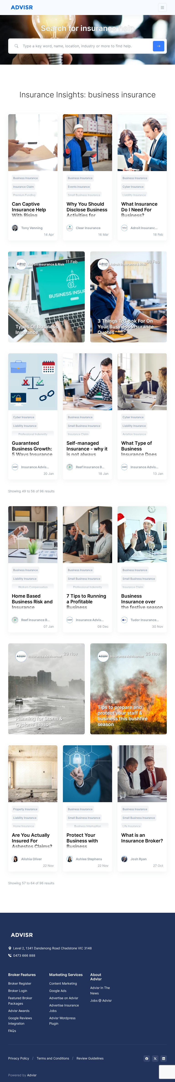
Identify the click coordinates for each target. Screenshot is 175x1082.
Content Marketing (63, 983)
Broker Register (19, 983)
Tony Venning (32, 228)
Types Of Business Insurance (36, 329)
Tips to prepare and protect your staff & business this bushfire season (122, 715)
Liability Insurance (24, 425)
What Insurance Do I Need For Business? (139, 209)
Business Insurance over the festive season (142, 601)
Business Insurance (25, 178)
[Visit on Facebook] (147, 1058)
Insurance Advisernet (35, 467)
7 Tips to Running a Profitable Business (86, 601)
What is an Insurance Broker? (142, 838)
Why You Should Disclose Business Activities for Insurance (87, 212)
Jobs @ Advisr (101, 1000)
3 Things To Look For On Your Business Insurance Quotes (126, 326)
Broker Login (17, 991)
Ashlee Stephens (89, 859)
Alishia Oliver (31, 859)
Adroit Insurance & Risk (145, 228)
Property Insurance (25, 809)
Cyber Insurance (133, 186)
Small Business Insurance (84, 425)
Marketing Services (66, 974)
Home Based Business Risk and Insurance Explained (32, 604)
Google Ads (57, 991)
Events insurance (79, 186)
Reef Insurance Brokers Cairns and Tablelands (90, 467)
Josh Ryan (139, 859)
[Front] (22, 7)
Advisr (31, 1075)
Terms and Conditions (53, 1058)
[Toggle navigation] (162, 7)
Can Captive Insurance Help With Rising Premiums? (29, 212)
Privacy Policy (18, 1058)
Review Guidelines (90, 1058)
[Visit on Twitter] (155, 1058)
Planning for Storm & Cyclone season (38, 721)
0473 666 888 (23, 955)
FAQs (12, 1031)
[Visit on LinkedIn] (163, 1058)
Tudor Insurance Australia (145, 620)
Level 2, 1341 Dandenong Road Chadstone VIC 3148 (52, 948)
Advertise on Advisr (63, 998)
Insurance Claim (23, 186)
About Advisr (96, 976)
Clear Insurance (88, 228)
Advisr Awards (18, 1011)
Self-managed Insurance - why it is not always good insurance (87, 451)
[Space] (22, 934)
